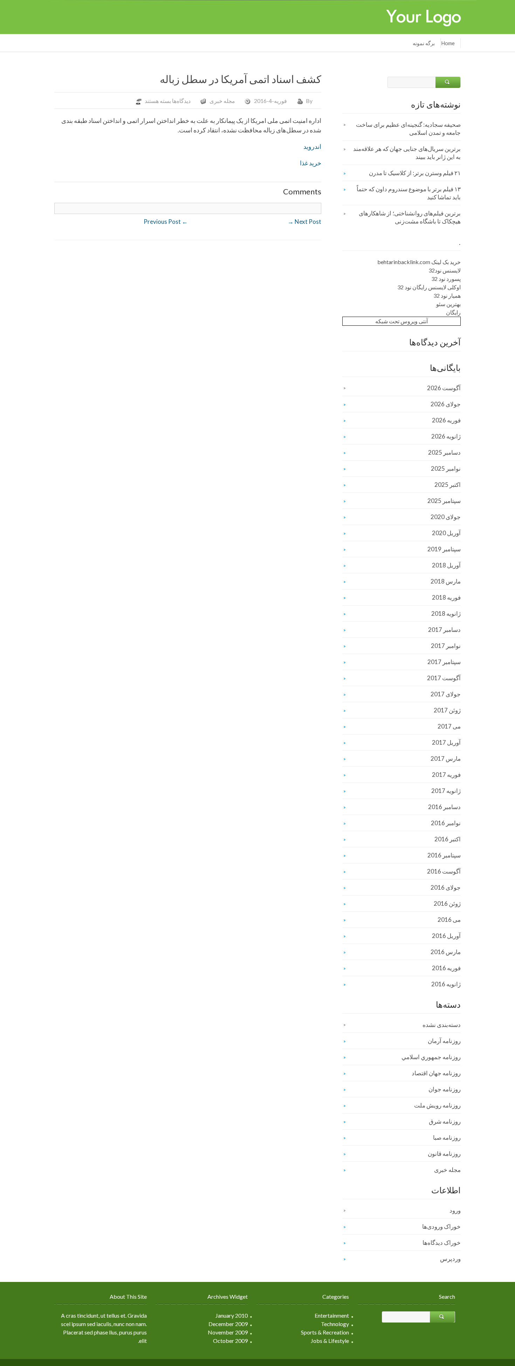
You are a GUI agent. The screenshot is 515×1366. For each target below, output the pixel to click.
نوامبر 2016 (446, 823)
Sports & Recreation (325, 1332)
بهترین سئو (448, 304)
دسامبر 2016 (444, 806)
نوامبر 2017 (446, 645)
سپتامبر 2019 (444, 549)
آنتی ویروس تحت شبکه (401, 321)
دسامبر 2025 (444, 452)
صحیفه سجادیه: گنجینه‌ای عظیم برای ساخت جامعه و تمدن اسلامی (408, 128)
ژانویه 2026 (446, 436)
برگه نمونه (424, 43)
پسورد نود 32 (446, 278)
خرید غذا (310, 163)
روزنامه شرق (445, 1121)
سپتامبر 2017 (444, 661)
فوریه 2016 (446, 968)
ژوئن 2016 (447, 903)
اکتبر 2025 (447, 484)
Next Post (304, 221)
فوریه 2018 (446, 597)
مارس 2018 (446, 581)
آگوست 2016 (444, 871)
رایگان (453, 312)
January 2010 (231, 1315)
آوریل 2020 (446, 533)
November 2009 (228, 1332)
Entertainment (332, 1315)
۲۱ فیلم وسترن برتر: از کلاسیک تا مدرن (415, 173)
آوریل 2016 (446, 935)
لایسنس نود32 (444, 270)
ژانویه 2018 (446, 613)
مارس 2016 (446, 951)
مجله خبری (222, 100)
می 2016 (449, 919)
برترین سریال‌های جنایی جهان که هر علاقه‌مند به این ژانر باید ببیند (407, 152)
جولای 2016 (446, 887)
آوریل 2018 (446, 565)
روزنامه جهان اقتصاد (436, 1073)
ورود (455, 1210)
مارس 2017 (446, 758)
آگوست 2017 (444, 678)
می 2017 (449, 726)
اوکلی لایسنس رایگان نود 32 (429, 287)
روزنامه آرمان (444, 1040)
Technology (335, 1323)
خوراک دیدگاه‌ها (442, 1242)
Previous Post (166, 221)
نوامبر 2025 (446, 468)
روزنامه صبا (447, 1137)
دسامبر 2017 (444, 629)
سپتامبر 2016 (444, 855)
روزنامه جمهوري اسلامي (431, 1057)
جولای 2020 (446, 516)
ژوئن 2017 (447, 710)
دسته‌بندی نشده (442, 1024)
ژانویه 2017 (446, 790)
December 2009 (228, 1323)
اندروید (312, 146)
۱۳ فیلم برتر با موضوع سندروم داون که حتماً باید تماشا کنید (409, 193)
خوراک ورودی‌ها (441, 1226)
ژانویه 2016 (446, 984)
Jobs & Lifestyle (330, 1340)
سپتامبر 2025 (444, 500)
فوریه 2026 (446, 420)
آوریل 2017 (446, 742)
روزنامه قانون (444, 1153)
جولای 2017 (446, 694)
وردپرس (450, 1258)
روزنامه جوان (444, 1089)
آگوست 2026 (444, 388)
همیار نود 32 (447, 295)
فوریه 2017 (446, 774)
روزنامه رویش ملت (437, 1105)
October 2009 (230, 1340)
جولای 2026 (446, 404)
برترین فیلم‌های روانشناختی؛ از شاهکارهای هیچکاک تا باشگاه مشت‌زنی (410, 217)
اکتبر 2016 (447, 839)
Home (448, 43)
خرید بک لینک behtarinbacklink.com (419, 261)
